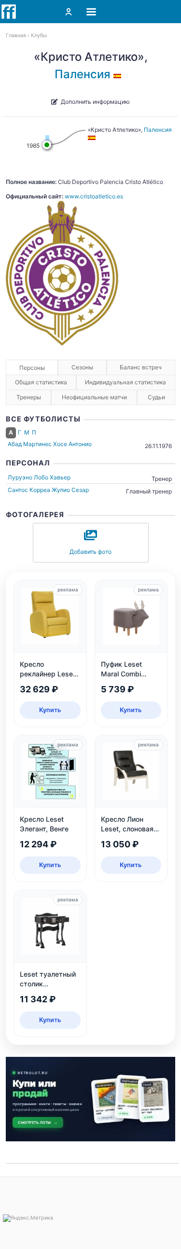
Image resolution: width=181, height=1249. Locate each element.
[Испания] (118, 74)
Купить (50, 710)
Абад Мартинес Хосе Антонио (50, 444)
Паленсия (83, 74)
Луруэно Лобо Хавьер (39, 477)
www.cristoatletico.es (94, 196)
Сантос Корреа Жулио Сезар (48, 489)
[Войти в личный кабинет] (68, 11)
